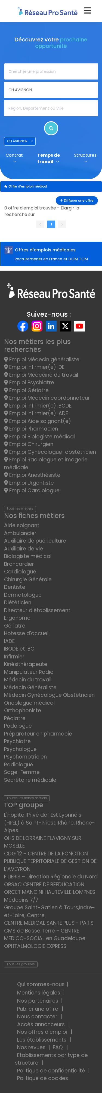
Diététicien (17, 602)
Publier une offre (38, 1009)
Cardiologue (20, 571)
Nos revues (32, 1047)
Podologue (18, 726)
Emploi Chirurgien (30, 444)
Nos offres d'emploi (43, 1032)
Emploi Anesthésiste (34, 475)
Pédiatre (15, 718)
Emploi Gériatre (28, 390)
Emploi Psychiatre (31, 382)
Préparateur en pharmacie (38, 733)
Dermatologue (23, 595)
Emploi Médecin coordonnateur (49, 398)
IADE (9, 641)
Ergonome (17, 618)
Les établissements (42, 1039)
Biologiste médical (27, 556)
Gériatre (14, 625)
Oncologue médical (29, 703)
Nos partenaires (37, 1001)
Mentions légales (38, 992)
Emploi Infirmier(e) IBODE (40, 405)
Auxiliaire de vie (23, 548)
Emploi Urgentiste (31, 483)
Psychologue (20, 749)
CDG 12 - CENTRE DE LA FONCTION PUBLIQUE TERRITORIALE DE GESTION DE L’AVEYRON (50, 861)
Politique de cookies (42, 1078)
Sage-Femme (22, 772)
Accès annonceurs (41, 1024)
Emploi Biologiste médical (41, 436)
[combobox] (51, 71)
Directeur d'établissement (37, 610)
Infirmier (14, 656)
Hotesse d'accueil (27, 633)
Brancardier (19, 564)
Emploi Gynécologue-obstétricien (52, 452)
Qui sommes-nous (40, 984)
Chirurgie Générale (28, 579)
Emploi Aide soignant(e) (39, 421)
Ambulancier (20, 533)
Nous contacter (38, 1016)
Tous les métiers (20, 508)
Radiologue (18, 764)
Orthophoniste (22, 710)
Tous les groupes (21, 964)
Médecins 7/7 (21, 900)
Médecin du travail (28, 679)
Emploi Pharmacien (33, 428)
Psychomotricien (25, 756)
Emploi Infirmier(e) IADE (38, 413)
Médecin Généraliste (30, 687)
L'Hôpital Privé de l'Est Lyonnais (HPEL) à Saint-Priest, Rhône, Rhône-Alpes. (49, 822)
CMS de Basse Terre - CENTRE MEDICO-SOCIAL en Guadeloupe (44, 934)
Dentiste (14, 587)
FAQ (58, 1047)
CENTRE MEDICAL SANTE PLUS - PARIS (49, 923)
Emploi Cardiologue (34, 490)
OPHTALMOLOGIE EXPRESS (35, 946)
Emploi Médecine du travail (43, 375)
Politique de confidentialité (51, 1070)
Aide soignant (21, 525)
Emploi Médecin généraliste (43, 359)
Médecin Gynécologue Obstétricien (49, 695)
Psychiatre (17, 741)
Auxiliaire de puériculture (35, 540)
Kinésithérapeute (25, 664)
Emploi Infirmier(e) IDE (36, 367)
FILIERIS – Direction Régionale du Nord (51, 876)
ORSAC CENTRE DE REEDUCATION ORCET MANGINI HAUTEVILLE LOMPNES (49, 888)
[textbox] (51, 71)
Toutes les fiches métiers (27, 798)
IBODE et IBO (19, 648)
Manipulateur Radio (29, 672)
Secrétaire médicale (30, 780)
